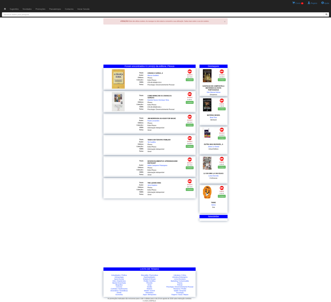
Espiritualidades (149, 277)
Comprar (190, 80)
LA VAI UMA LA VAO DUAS (213, 173)
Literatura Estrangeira (179, 277)
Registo (313, 3)
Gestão (149, 287)
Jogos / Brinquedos (149, 295)
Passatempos (55, 9)
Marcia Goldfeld (153, 75)
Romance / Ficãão (180, 289)
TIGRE (213, 202)
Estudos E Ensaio (149, 279)
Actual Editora (213, 149)
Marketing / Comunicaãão (180, 281)
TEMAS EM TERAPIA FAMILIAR (159, 140)
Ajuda (326, 3)
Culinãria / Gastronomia (119, 289)
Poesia (179, 283)
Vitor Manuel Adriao (213, 92)
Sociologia (180, 293)
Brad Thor (213, 117)
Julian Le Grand (213, 147)
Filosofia (149, 283)
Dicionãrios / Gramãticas (119, 291)
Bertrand (213, 120)
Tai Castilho (152, 142)
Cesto (299, 3)
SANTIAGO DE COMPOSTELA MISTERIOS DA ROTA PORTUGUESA (213, 88)
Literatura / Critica (180, 275)
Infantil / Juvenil (149, 291)
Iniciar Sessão (83, 9)
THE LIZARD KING (154, 183)
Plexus (150, 78)
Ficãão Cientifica (149, 281)
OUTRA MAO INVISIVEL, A (213, 144)
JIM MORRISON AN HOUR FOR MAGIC (162, 118)
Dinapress (213, 95)
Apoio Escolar (119, 279)
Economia (119, 295)
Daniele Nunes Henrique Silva (158, 100)
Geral (149, 130)
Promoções (40, 9)
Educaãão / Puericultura (149, 275)
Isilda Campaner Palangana (157, 165)
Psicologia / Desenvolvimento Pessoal (161, 85)
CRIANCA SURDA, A (155, 73)
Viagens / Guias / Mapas (179, 295)
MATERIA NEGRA (213, 115)
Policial (179, 285)
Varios (213, 205)
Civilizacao (213, 178)
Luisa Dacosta (213, 176)
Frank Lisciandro (153, 121)
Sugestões (14, 9)
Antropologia (119, 277)
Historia (149, 289)
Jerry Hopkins (152, 185)
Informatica (149, 293)
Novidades (27, 9)
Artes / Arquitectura (119, 281)
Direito (119, 293)
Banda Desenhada (119, 283)
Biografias (119, 285)
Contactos (69, 9)
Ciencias (119, 287)
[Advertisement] (165, 45)
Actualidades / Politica (119, 275)
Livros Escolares (180, 279)
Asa (213, 207)
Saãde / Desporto (180, 291)
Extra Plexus (152, 80)
